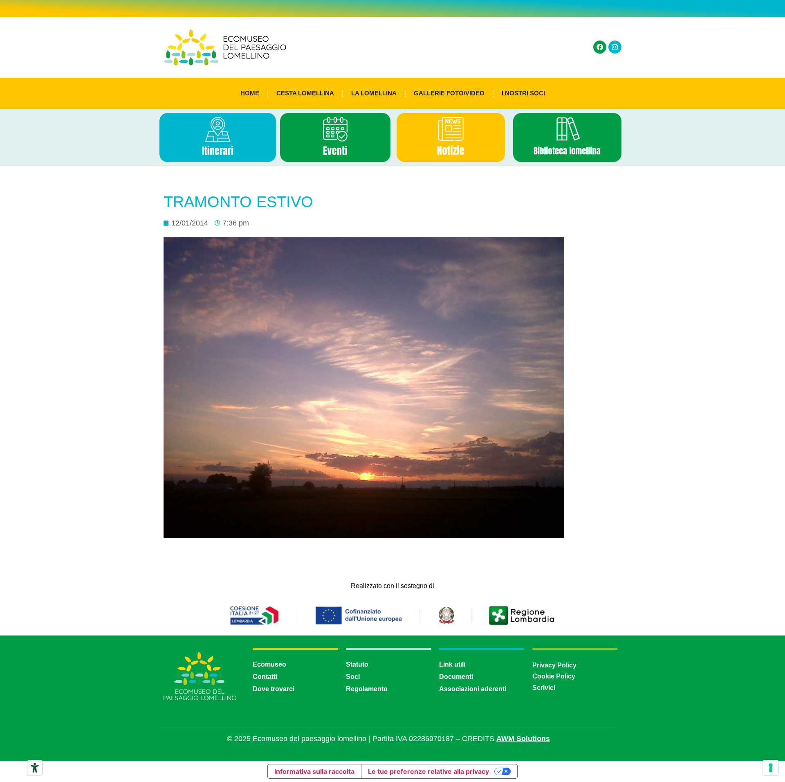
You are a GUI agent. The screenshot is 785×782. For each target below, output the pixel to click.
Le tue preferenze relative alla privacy (428, 771)
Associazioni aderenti (472, 688)
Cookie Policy (553, 676)
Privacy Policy (554, 665)
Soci (353, 676)
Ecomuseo (269, 664)
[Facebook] (599, 47)
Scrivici (543, 687)
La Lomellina (374, 93)
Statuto (357, 664)
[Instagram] (614, 47)
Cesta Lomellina (305, 93)
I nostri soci (523, 93)
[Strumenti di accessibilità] (35, 767)
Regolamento (367, 688)
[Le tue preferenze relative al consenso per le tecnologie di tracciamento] (770, 767)
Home (249, 93)
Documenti (456, 676)
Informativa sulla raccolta (314, 771)
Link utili (452, 664)
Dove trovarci (273, 688)
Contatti (265, 676)
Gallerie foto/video (449, 93)
